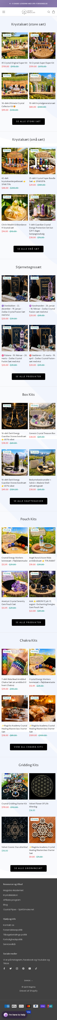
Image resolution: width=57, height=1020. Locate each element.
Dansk (27, 980)
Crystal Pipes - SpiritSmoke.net (18, 909)
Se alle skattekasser (28, 501)
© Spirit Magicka (28, 987)
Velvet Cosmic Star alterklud (15, 847)
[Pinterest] (23, 968)
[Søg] (49, 12)
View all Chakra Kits (28, 747)
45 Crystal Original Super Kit (14, 63)
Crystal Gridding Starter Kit (14, 803)
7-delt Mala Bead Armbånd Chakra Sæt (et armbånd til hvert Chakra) (14, 682)
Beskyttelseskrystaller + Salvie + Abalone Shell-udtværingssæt (40, 483)
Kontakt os (8, 925)
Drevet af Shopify (29, 990)
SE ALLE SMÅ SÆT (28, 249)
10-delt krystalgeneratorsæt (42, 103)
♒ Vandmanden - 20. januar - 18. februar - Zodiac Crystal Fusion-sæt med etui (42, 309)
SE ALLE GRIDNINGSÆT (28, 868)
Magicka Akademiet (13, 890)
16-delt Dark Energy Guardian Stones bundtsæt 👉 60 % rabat (14, 436)
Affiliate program (12, 899)
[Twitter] (11, 968)
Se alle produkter (28, 376)
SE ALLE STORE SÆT (28, 121)
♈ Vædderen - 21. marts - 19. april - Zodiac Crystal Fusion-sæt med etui (42, 358)
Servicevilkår (9, 944)
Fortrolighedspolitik (12, 939)
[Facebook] (4, 968)
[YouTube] (30, 968)
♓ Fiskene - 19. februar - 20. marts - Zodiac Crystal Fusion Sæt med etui (14, 358)
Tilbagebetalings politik (15, 934)
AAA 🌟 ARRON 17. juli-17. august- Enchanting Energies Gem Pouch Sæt (42, 604)
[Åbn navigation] (3, 12)
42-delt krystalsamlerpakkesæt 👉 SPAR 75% (14, 181)
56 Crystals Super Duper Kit (41, 63)
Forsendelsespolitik (12, 929)
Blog (5, 904)
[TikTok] (36, 968)
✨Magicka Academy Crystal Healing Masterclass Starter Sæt (14, 728)
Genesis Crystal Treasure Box (42, 433)
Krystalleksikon (10, 895)
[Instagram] (17, 968)
